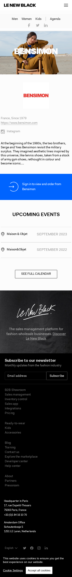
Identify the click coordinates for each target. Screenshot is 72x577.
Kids (38, 19)
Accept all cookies (39, 570)
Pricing (10, 413)
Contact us (12, 452)
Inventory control (16, 399)
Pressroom (12, 485)
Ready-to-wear (15, 423)
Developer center (16, 461)
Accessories (13, 432)
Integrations (13, 408)
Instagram (13, 131)
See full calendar (36, 274)
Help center (13, 466)
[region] (36, 563)
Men (15, 19)
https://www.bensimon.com (19, 123)
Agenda (55, 19)
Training (10, 447)
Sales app (11, 404)
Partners (10, 481)
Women (27, 19)
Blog (8, 443)
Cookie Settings (13, 570)
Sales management (18, 394)
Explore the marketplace (21, 456)
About (9, 476)
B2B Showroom (15, 390)
